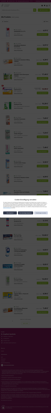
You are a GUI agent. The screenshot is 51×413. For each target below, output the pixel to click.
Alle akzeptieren (10, 212)
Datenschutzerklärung (7, 207)
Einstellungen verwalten (41, 212)
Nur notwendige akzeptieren (26, 212)
